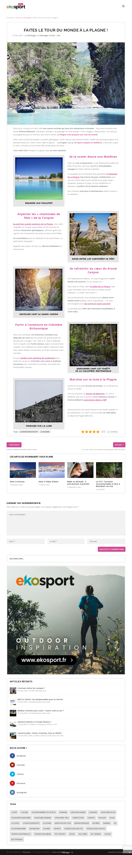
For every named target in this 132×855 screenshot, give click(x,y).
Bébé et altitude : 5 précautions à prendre (78, 482)
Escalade (102, 818)
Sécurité (57, 829)
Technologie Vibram (42, 834)
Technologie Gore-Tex (73, 829)
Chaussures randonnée (21, 818)
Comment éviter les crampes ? (31, 688)
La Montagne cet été (46, 35)
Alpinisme (63, 812)
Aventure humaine (78, 812)
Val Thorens (96, 834)
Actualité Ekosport (35, 702)
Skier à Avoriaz (17, 481)
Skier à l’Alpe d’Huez (49, 481)
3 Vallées (24, 812)
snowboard (34, 829)
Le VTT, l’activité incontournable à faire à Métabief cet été (108, 483)
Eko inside (46, 702)
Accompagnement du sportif (44, 812)
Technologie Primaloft (21, 834)
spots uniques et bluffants (89, 142)
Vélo (61, 736)
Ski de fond (51, 736)
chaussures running (42, 818)
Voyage (108, 834)
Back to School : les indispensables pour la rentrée (40, 699)
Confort (91, 818)
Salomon (49, 724)
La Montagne (27, 18)
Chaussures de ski (108, 812)
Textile (72, 834)
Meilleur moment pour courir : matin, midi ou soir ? (41, 710)
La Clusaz (15, 823)
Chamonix (93, 812)
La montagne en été (29, 432)
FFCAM (112, 818)
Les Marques (41, 724)
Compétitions (78, 818)
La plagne (45, 432)
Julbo (31, 736)
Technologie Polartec (95, 829)
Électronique (16, 839)
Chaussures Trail (62, 818)
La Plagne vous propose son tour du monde (77, 134)
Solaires (46, 829)
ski (115, 823)
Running (39, 691)
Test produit (60, 834)
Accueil (18, 18)
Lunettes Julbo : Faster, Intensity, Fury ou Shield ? (40, 733)
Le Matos (32, 691)
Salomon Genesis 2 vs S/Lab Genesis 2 (34, 722)
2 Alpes (14, 812)
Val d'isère (83, 834)
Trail (44, 691)
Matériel (96, 823)
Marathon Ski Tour (63, 823)
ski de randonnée (18, 829)
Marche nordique (82, 823)
